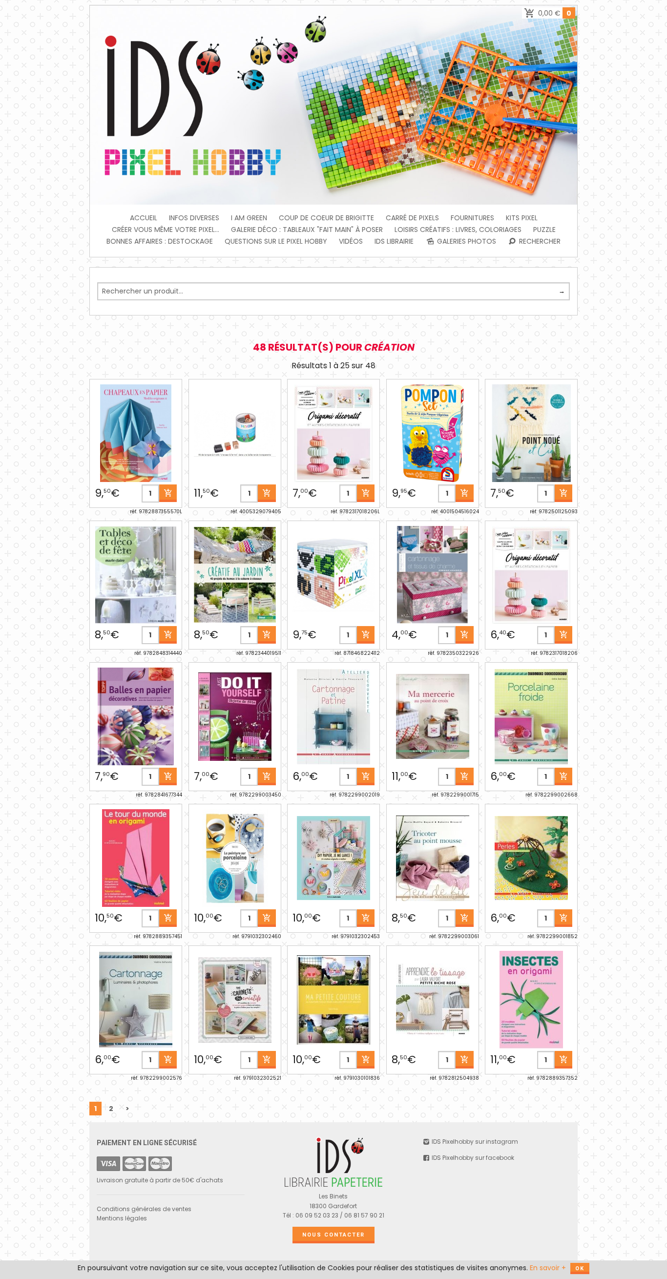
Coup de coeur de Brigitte (326, 218)
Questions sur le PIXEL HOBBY (276, 241)
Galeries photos (465, 241)
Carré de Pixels (412, 218)
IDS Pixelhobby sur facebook (472, 1157)
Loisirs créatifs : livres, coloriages (458, 229)
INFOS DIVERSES (194, 218)
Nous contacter (333, 1235)
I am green (249, 218)
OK (579, 1268)
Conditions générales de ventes (144, 1209)
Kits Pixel (522, 218)
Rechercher (539, 241)
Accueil (143, 218)
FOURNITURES (472, 218)
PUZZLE (544, 229)
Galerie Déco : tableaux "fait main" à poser (307, 229)
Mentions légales (122, 1218)
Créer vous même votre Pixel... (165, 229)
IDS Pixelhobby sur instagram (474, 1141)
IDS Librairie (394, 241)
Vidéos (351, 241)
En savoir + (548, 1268)
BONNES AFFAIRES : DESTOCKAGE (159, 241)
